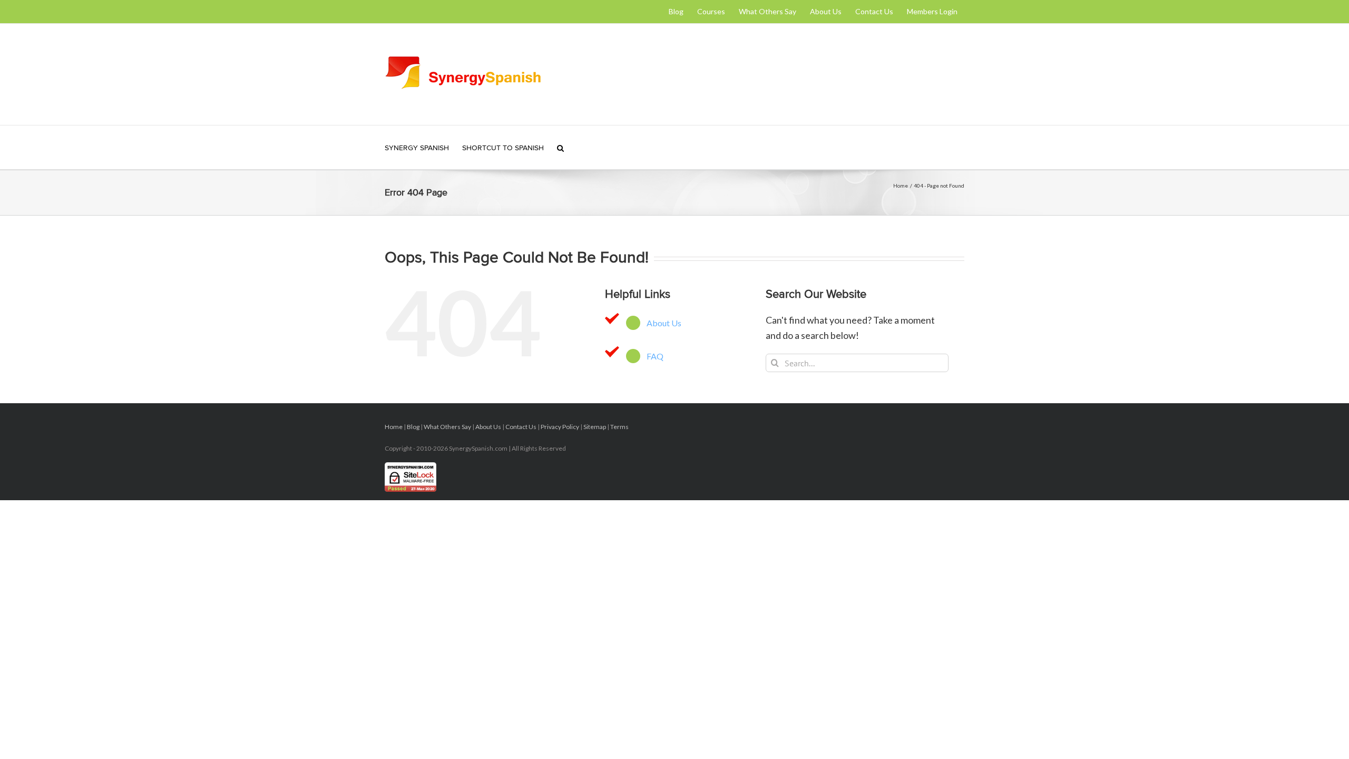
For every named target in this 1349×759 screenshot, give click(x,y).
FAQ (655, 356)
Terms (619, 427)
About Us (664, 323)
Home (394, 427)
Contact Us (520, 427)
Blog (413, 427)
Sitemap (594, 427)
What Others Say (447, 427)
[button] (560, 147)
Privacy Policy (560, 427)
